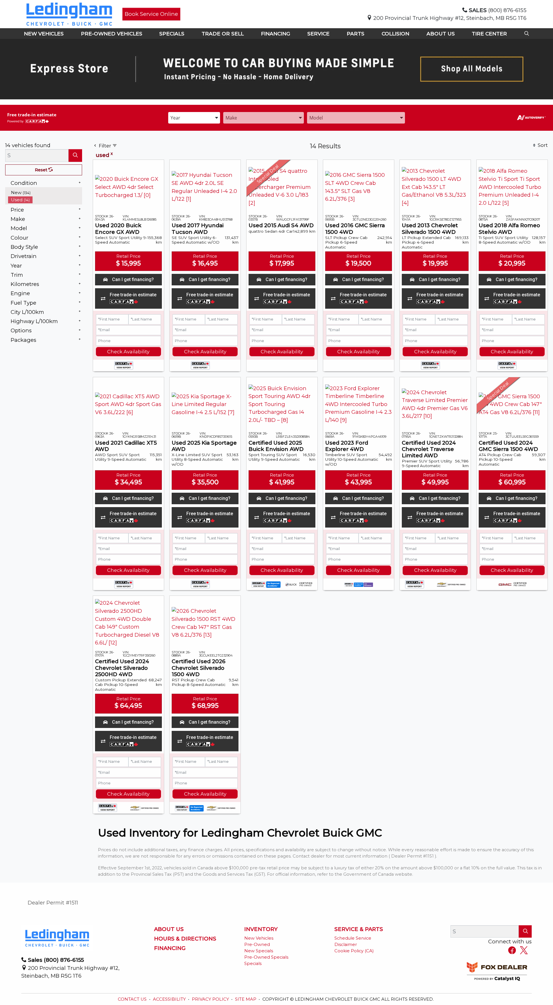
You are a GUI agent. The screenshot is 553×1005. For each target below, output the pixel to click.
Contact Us (133, 999)
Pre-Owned (257, 944)
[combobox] (194, 117)
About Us (169, 929)
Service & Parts (358, 929)
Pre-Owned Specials (266, 957)
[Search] (75, 155)
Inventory (261, 929)
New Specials (258, 950)
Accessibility (170, 999)
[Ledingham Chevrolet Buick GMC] (69, 13)
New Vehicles (258, 938)
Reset (41, 169)
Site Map (246, 999)
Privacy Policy (211, 999)
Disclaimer (345, 944)
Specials (253, 963)
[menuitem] (45, 192)
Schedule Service (352, 938)
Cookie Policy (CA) (354, 950)
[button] (43, 33)
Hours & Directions (185, 939)
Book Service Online (151, 14)
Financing (169, 948)
